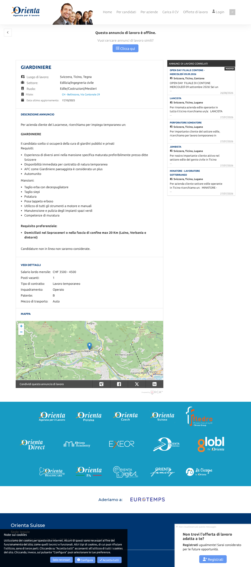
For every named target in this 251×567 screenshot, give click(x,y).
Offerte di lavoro (195, 12)
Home (107, 12)
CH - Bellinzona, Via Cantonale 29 (81, 94)
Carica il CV (170, 12)
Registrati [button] (215, 559)
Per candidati (126, 12)
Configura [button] (86, 560)
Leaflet (131, 379)
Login (219, 12)
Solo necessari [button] (61, 559)
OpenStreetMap (141, 379)
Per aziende (149, 12)
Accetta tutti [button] (110, 560)
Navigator (159, 379)
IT (232, 12)
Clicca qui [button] (127, 48)
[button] (8, 33)
